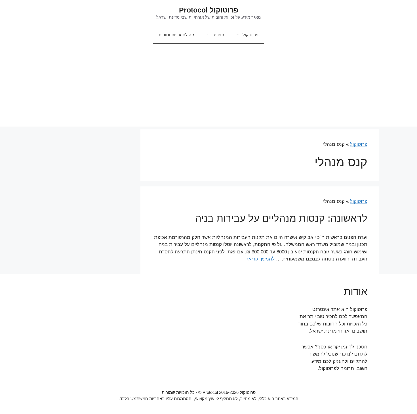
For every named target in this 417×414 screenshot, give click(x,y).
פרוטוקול (250, 34)
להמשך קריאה (260, 259)
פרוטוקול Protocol (208, 10)
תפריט (218, 34)
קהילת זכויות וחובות (176, 34)
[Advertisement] (208, 87)
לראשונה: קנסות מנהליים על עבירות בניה (281, 218)
